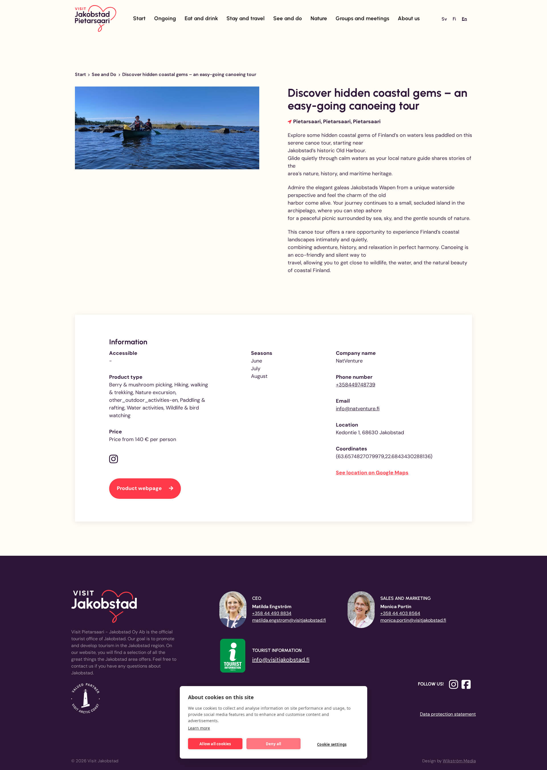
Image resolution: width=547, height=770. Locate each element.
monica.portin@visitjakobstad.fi (413, 620)
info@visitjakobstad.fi (280, 659)
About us (409, 18)
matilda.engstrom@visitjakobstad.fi (289, 620)
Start (139, 18)
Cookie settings (331, 744)
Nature (319, 18)
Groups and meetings (362, 18)
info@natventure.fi (357, 408)
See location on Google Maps (372, 472)
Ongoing (165, 18)
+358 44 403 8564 (400, 613)
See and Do (104, 74)
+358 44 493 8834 (271, 613)
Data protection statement (448, 714)
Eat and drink (201, 18)
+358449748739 (355, 384)
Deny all (273, 743)
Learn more (199, 728)
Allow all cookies (215, 743)
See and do (287, 18)
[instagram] (113, 459)
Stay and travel (245, 18)
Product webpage (140, 488)
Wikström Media (459, 761)
